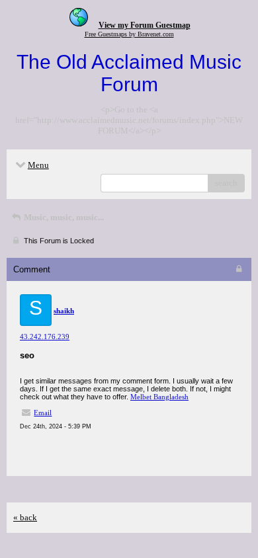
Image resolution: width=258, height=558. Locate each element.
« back (25, 517)
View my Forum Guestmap (145, 25)
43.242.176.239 (44, 336)
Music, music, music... (63, 217)
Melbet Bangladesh (159, 397)
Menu (38, 165)
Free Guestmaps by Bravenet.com (129, 34)
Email (43, 413)
